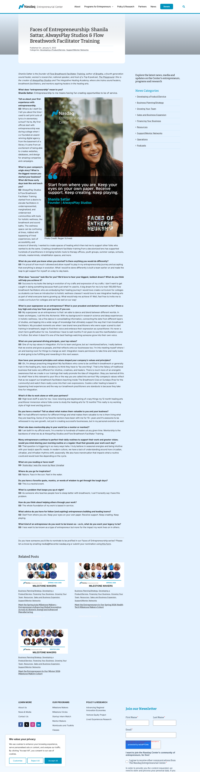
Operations (142, 139)
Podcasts (141, 145)
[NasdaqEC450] (40, 5)
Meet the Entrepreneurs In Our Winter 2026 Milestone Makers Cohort (39, 672)
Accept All (53, 760)
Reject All (35, 760)
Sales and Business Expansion (47, 597)
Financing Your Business (43, 594)
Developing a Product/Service (52, 50)
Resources (28, 597)
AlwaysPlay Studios (41, 80)
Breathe (99, 74)
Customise (17, 760)
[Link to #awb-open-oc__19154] (184, 6)
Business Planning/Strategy (29, 591)
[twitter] (26, 724)
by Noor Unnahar (43, 465)
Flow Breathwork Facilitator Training (67, 74)
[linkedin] (38, 724)
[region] (35, 751)
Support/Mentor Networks (77, 50)
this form (106, 544)
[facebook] (20, 724)
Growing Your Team (146, 108)
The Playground (106, 77)
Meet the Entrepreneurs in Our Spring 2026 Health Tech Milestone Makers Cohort (99, 606)
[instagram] (32, 724)
